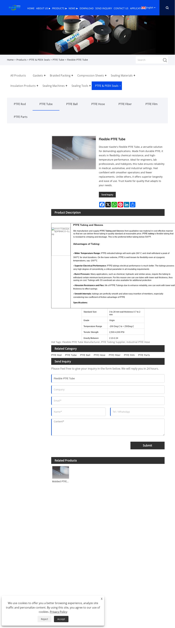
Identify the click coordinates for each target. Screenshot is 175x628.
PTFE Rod (20, 104)
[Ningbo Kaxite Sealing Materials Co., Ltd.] (14, 7)
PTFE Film (151, 104)
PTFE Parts (20, 117)
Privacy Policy (58, 612)
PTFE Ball (72, 104)
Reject (44, 619)
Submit (147, 445)
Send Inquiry (107, 194)
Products (21, 59)
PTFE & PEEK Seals (39, 59)
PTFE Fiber (125, 104)
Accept (61, 619)
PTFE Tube (58, 59)
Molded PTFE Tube (61, 481)
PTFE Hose (98, 104)
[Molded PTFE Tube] (60, 472)
